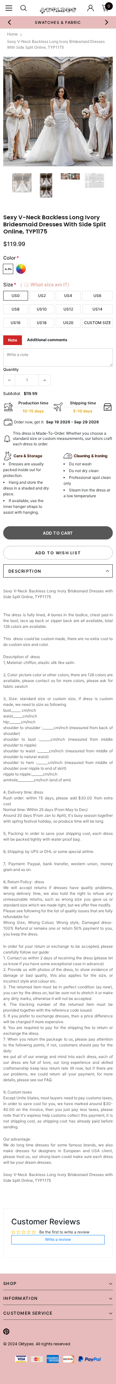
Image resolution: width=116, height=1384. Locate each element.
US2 (42, 295)
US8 (16, 309)
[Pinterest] (6, 1331)
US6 (97, 295)
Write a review (58, 1239)
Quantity (11, 369)
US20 (68, 322)
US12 (68, 309)
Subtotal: (12, 393)
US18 (42, 322)
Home (12, 34)
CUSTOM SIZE (97, 322)
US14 (97, 309)
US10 (42, 309)
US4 (68, 295)
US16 (16, 322)
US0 (16, 295)
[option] (58, 22)
